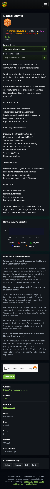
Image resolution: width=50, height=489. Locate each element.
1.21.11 (6, 398)
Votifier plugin (19, 484)
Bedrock (8, 465)
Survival (35, 465)
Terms (41, 481)
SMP (26, 465)
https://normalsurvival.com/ (15, 390)
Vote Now (9, 376)
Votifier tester (31, 484)
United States (9, 407)
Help (36, 481)
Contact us (28, 481)
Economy (18, 465)
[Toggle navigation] (45, 4)
